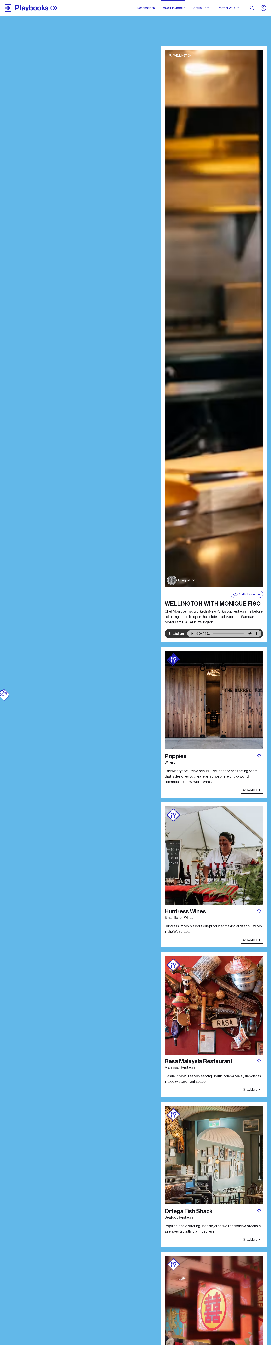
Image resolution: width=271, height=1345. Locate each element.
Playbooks (32, 8)
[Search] (252, 8)
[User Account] (265, 8)
